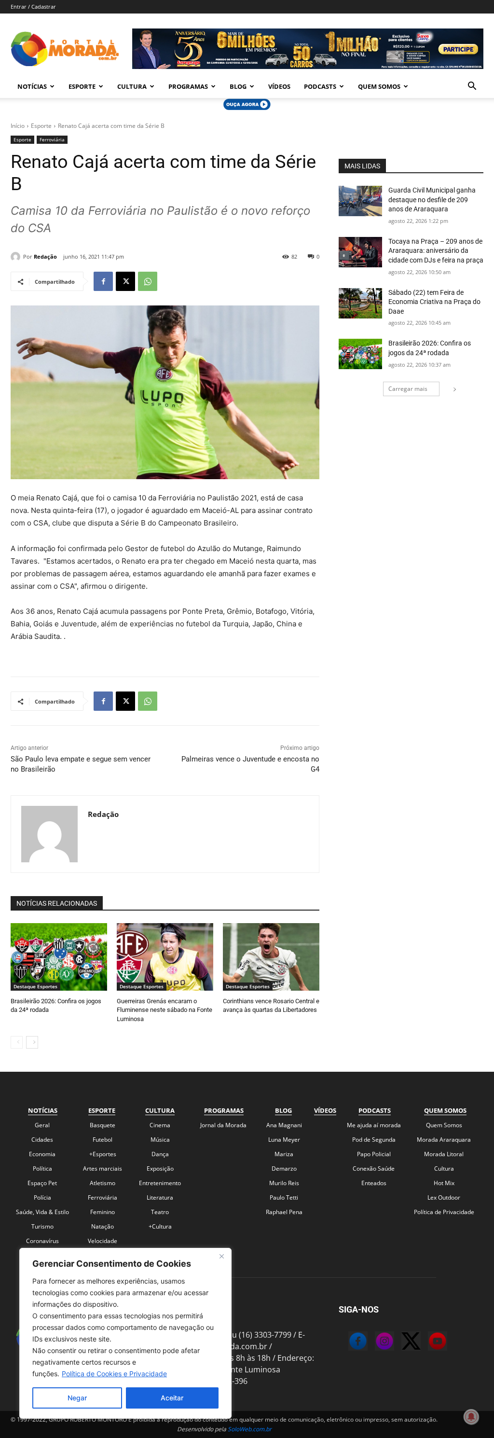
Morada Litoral (444, 1154)
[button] (471, 87)
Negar (77, 1398)
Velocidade (102, 1241)
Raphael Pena (284, 1212)
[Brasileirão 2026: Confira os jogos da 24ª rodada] (59, 957)
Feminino (102, 1212)
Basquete (102, 1125)
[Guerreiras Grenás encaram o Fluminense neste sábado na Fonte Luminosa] (165, 957)
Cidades (42, 1139)
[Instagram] (374, 1342)
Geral (42, 1125)
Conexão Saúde (374, 1168)
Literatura (160, 1197)
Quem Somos (379, 86)
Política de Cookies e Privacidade (114, 1373)
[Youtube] (428, 1342)
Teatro (160, 1212)
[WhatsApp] (147, 281)
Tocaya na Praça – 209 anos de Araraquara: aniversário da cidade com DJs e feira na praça (435, 250)
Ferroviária (52, 139)
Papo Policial (374, 1154)
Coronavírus (42, 1241)
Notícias (32, 86)
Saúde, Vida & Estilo (42, 1212)
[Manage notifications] (471, 1416)
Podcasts (320, 86)
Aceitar (172, 1398)
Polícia (42, 1197)
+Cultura (160, 1226)
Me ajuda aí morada (374, 1125)
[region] (125, 1333)
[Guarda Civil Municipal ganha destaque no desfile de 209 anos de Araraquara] (360, 201)
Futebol (102, 1139)
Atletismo (102, 1183)
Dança (160, 1154)
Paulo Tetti (284, 1197)
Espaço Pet (42, 1183)
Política (42, 1168)
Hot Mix (444, 1183)
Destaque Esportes (35, 986)
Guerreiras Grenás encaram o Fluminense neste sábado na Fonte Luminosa (164, 1009)
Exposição (160, 1168)
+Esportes (102, 1154)
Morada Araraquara (444, 1139)
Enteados (373, 1183)
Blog (238, 86)
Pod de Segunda (374, 1139)
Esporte (82, 86)
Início (18, 126)
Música (160, 1139)
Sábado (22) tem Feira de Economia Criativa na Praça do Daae (434, 302)
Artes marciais (102, 1168)
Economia (42, 1154)
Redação (45, 256)
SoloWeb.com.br (250, 1429)
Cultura (132, 86)
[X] (125, 281)
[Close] (221, 1256)
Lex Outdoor (443, 1197)
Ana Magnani (284, 1125)
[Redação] (17, 257)
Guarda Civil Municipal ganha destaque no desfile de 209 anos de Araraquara (432, 199)
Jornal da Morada (223, 1125)
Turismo (42, 1226)
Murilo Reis (284, 1183)
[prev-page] (17, 1042)
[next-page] (32, 1042)
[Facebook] (103, 281)
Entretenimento (160, 1183)
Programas (188, 86)
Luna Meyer (284, 1139)
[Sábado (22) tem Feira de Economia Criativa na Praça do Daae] (360, 303)
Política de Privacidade (444, 1212)
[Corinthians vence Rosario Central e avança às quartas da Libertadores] (271, 957)
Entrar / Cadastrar (33, 6)
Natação (102, 1226)
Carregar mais (407, 389)
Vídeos (279, 86)
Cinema (160, 1125)
